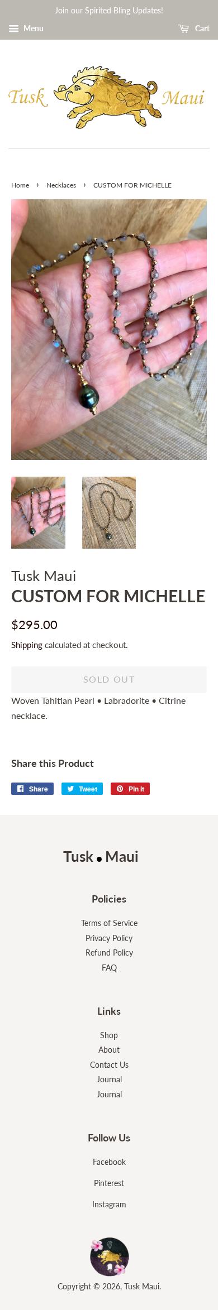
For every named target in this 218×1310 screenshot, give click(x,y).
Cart (201, 28)
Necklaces (61, 185)
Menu (33, 28)
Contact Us (109, 1065)
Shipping (26, 645)
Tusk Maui (141, 1286)
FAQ (109, 967)
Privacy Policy (109, 938)
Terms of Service (109, 923)
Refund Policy (109, 952)
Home (20, 185)
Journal (109, 1079)
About (109, 1049)
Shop (109, 1035)
